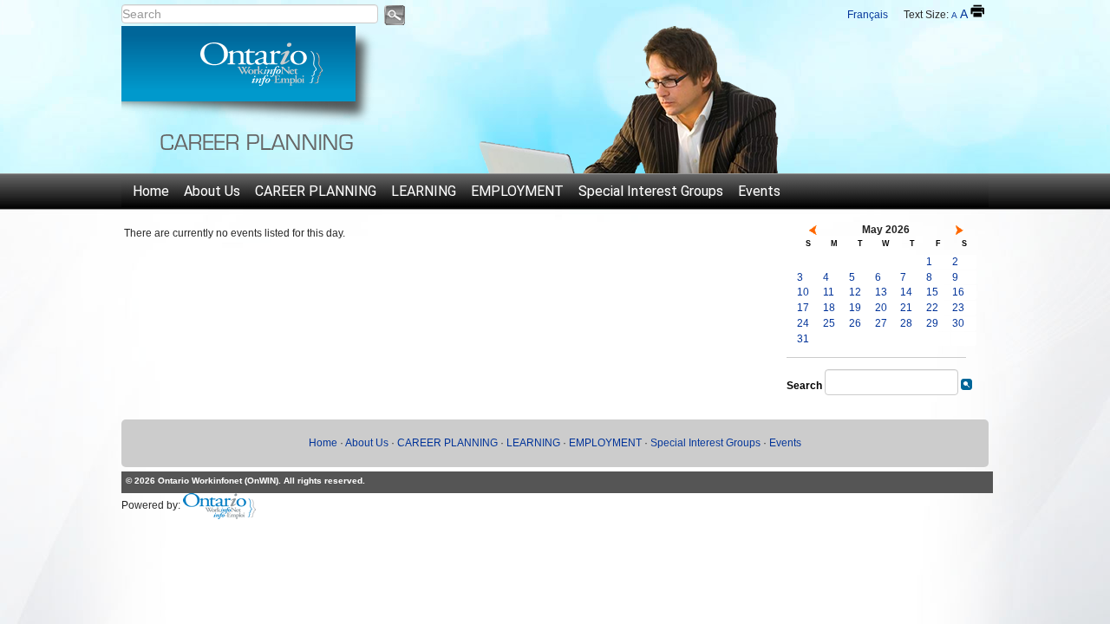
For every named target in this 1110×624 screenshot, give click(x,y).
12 (855, 292)
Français (867, 15)
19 (855, 308)
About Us (212, 191)
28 (906, 323)
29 (932, 323)
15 (932, 292)
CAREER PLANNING (315, 191)
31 (803, 339)
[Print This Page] (977, 11)
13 (881, 292)
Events (759, 191)
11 (828, 292)
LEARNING (423, 191)
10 (803, 292)
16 (958, 292)
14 (906, 292)
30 (958, 323)
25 (829, 323)
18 (829, 308)
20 (881, 308)
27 (881, 323)
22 (932, 308)
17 (803, 308)
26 (855, 323)
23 (958, 308)
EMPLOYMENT (517, 191)
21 (906, 308)
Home (151, 191)
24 (803, 323)
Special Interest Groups (650, 191)
